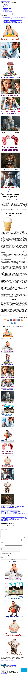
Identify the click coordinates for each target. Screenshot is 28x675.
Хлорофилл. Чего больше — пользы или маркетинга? (15, 18)
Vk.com (16, 326)
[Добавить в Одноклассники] (22, 320)
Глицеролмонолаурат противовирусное (9, 508)
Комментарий (4, 529)
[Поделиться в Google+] (14, 320)
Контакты (3, 660)
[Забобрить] (8, 320)
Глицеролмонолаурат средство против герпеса (11, 512)
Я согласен (24, 670)
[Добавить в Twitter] (12, 323)
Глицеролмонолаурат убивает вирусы (9, 513)
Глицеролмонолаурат (19, 506)
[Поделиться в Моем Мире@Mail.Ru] (19, 320)
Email (2, 542)
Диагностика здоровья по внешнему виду (12, 20)
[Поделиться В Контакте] (15, 323)
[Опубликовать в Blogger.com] (5, 320)
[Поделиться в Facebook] (11, 320)
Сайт (2, 544)
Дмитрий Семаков (20, 199)
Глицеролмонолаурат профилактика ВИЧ (10, 510)
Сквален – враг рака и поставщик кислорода (11, 191)
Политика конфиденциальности (8, 661)
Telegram (23, 326)
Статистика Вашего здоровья (9, 21)
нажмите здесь (4, 673)
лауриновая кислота (12, 514)
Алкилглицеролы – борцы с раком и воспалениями (12, 189)
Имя (2, 539)
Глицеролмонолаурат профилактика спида (10, 511)
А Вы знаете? (6, 10)
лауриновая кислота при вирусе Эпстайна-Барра (15, 517)
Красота (5, 9)
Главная (5, 4)
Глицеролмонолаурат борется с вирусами (10, 507)
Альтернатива (6, 6)
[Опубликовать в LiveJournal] (16, 320)
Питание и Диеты (7, 8)
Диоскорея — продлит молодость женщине (12, 22)
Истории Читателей (7, 11)
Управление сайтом (9, 660)
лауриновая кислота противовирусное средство (11, 518)
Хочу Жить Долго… (5, 1)
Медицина (5, 5)
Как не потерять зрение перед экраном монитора (14, 17)
